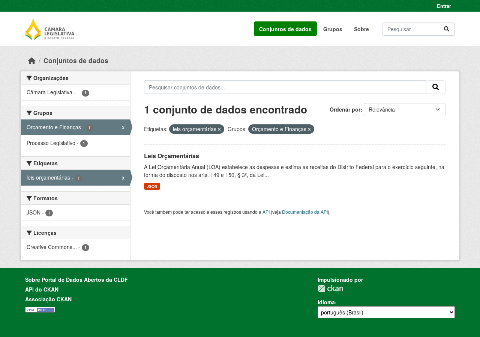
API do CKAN (41, 289)
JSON (152, 186)
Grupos (332, 29)
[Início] (32, 60)
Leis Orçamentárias (171, 155)
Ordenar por (345, 109)
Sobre (361, 29)
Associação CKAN (48, 299)
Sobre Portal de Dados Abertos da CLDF (76, 279)
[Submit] (446, 29)
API (266, 212)
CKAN (330, 288)
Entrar (444, 5)
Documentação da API (305, 212)
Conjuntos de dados (285, 29)
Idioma (326, 302)
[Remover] (219, 129)
